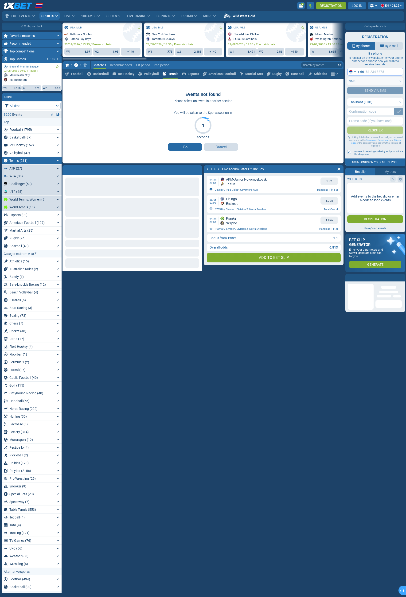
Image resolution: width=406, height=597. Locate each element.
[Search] (340, 87)
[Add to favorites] (57, 66)
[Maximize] (58, 36)
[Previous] (47, 59)
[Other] (334, 95)
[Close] (401, 277)
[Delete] (197, 191)
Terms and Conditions (377, 140)
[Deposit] (310, 5)
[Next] (58, 59)
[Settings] (373, 5)
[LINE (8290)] (67, 87)
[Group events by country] (58, 114)
